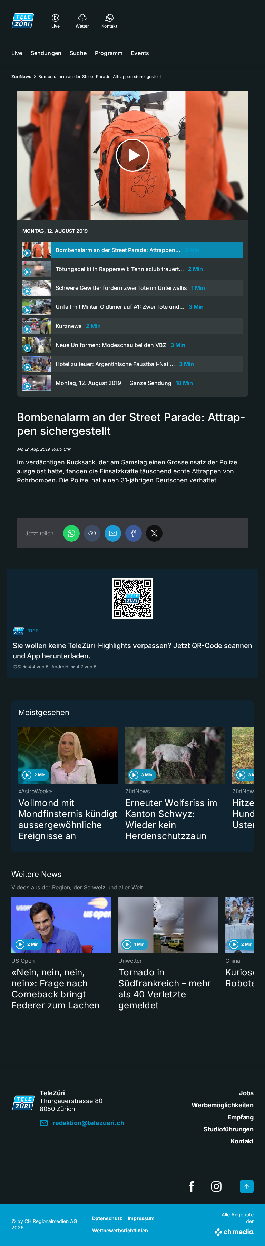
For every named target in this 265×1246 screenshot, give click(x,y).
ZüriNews (21, 76)
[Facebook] (133, 533)
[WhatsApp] (71, 533)
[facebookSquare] (191, 1186)
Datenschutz (107, 1218)
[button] (92, 533)
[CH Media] (234, 1230)
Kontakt (242, 1141)
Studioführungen (229, 1129)
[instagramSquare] (216, 1186)
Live (16, 53)
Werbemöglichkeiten (223, 1105)
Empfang (240, 1117)
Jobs (246, 1093)
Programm (108, 53)
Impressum (141, 1218)
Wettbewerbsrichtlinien (120, 1230)
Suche (78, 53)
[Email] (113, 533)
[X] (154, 533)
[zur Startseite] (23, 20)
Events (140, 53)
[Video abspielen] (132, 155)
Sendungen (46, 53)
